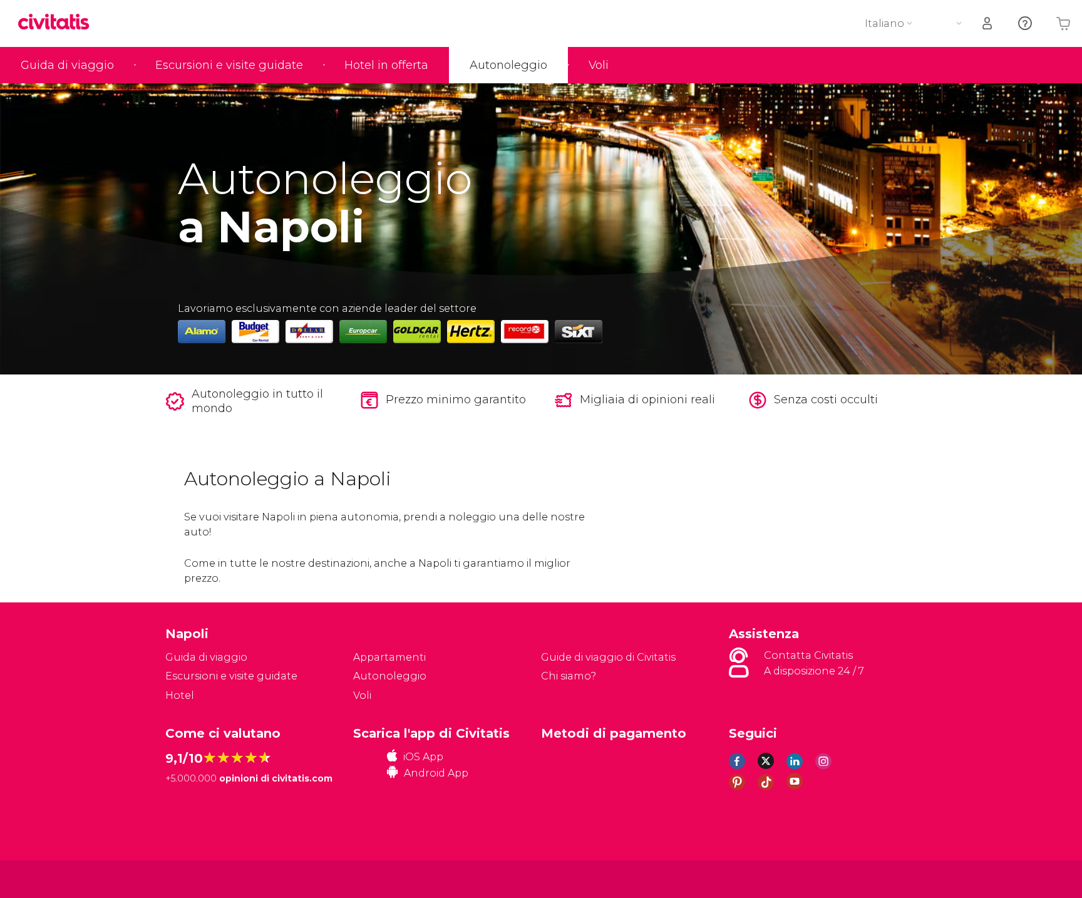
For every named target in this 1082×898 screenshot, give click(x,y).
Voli (599, 65)
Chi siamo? (568, 676)
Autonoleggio (508, 65)
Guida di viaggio (67, 65)
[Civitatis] (197, 878)
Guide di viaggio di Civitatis (608, 657)
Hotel (179, 695)
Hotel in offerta (386, 65)
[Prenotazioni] (988, 23)
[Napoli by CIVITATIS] (58, 23)
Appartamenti (389, 657)
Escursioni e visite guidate (229, 65)
